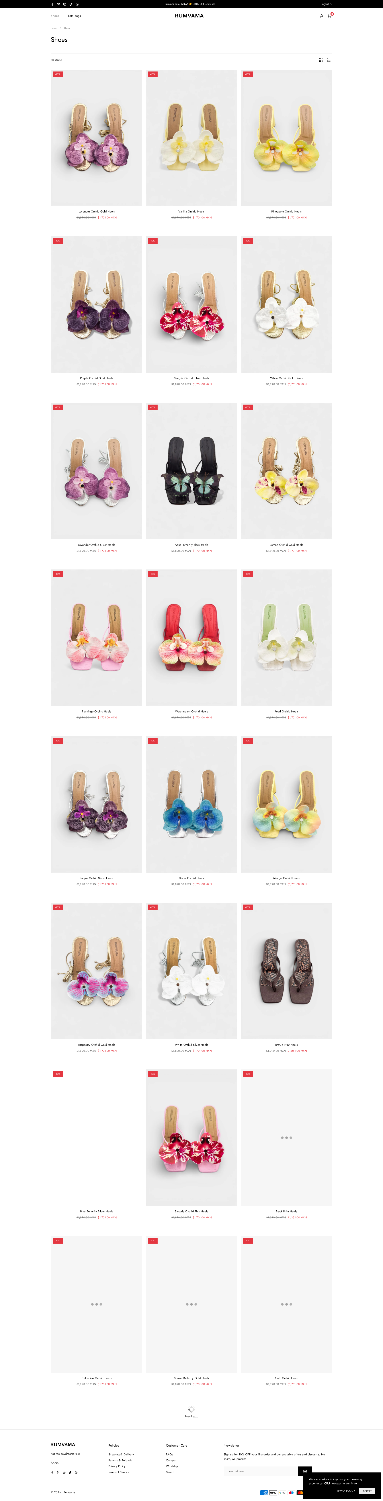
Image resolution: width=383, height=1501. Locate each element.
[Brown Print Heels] (286, 971)
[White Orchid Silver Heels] (191, 971)
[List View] (328, 60)
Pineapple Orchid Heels (286, 211)
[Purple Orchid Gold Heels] (96, 304)
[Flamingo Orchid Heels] (96, 637)
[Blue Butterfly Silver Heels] (96, 1137)
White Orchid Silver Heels (191, 1045)
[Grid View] (320, 60)
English (325, 4)
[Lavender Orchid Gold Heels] (96, 138)
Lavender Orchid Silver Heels (96, 545)
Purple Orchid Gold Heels (96, 378)
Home (54, 28)
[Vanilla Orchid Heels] (191, 138)
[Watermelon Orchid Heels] (191, 637)
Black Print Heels (286, 1211)
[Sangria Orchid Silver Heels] (191, 304)
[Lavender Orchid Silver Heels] (96, 471)
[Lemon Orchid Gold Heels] (286, 471)
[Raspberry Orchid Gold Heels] (96, 971)
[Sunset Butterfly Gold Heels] (191, 1304)
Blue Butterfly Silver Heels (96, 1211)
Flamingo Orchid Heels (96, 711)
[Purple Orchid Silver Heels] (96, 804)
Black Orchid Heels (286, 1378)
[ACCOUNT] (322, 15)
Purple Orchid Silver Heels (96, 878)
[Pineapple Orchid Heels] (286, 138)
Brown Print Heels (286, 1045)
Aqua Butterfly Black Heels (191, 545)
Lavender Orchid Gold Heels (96, 211)
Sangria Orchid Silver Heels (191, 378)
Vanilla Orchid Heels (191, 211)
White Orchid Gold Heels (286, 378)
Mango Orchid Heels (286, 878)
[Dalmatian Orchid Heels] (96, 1304)
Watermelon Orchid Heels (191, 711)
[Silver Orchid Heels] (191, 804)
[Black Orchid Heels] (286, 1304)
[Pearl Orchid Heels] (286, 637)
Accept (367, 1491)
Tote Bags (74, 16)
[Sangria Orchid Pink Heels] (191, 1137)
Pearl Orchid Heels (286, 711)
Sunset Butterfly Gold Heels (191, 1378)
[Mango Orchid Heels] (286, 804)
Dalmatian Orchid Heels (96, 1378)
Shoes (55, 16)
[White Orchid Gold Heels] (286, 304)
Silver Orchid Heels (191, 878)
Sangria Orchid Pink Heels (191, 1211)
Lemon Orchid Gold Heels (286, 545)
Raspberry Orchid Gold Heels (96, 1045)
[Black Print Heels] (286, 1137)
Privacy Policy (345, 1491)
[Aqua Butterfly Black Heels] (191, 471)
